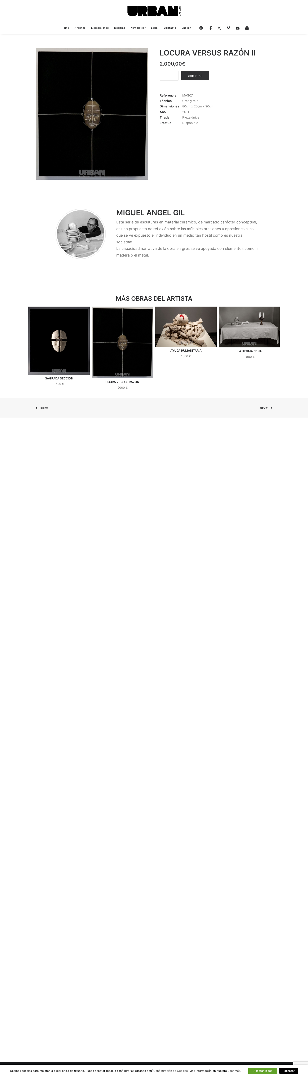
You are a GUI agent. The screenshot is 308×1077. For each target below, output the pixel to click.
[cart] (245, 28)
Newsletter (138, 27)
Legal (154, 27)
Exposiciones (100, 27)
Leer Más (234, 1070)
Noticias (119, 27)
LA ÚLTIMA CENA (249, 351)
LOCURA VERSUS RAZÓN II (122, 382)
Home (65, 27)
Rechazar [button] (289, 1070)
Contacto (170, 27)
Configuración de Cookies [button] (170, 1070)
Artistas (80, 27)
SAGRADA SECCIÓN (59, 378)
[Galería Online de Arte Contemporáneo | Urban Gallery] (154, 11)
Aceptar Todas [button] (263, 1070)
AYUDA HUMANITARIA (186, 350)
